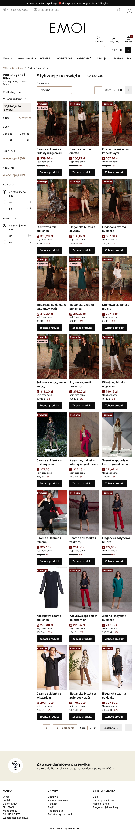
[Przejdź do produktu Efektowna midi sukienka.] (52, 201)
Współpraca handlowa (15, 817)
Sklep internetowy (63, 828)
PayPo (51, 807)
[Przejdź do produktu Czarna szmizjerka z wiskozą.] (84, 512)
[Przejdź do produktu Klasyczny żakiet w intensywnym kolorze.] (84, 434)
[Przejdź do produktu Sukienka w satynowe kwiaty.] (52, 356)
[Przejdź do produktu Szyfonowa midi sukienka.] (84, 356)
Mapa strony (10, 810)
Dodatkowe (18, 68)
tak (10, 202)
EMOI (5, 68)
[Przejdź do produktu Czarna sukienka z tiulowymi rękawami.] (52, 123)
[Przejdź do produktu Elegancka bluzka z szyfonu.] (84, 201)
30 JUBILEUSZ (11, 814)
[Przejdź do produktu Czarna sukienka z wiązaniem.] (52, 667)
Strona (108, 90)
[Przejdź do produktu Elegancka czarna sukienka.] (117, 201)
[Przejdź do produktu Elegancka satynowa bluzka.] (117, 512)
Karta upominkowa (103, 800)
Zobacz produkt (49, 172)
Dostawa (53, 796)
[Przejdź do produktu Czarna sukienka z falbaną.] (52, 512)
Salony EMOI (10, 803)
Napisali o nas (101, 803)
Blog (95, 796)
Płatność (53, 803)
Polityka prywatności (60, 814)
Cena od (7, 133)
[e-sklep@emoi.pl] (35, 9)
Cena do (24, 133)
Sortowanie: (43, 83)
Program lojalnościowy (105, 807)
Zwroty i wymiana (58, 800)
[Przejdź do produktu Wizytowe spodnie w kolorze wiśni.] (84, 589)
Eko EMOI (8, 807)
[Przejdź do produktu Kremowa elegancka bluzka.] (117, 278)
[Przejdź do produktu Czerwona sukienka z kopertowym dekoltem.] (117, 123)
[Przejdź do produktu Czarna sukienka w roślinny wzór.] (52, 434)
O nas (6, 796)
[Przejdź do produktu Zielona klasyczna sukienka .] (117, 589)
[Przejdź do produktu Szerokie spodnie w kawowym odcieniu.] (117, 434)
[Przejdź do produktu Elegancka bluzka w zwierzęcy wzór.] (84, 667)
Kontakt (7, 800)
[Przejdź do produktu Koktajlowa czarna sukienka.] (52, 589)
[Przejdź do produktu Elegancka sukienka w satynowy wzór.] (52, 278)
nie (10, 208)
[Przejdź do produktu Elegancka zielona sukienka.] (84, 278)
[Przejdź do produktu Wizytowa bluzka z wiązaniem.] (117, 356)
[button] (128, 50)
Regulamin (54, 810)
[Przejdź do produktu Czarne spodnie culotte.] (84, 123)
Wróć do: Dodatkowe (17, 99)
